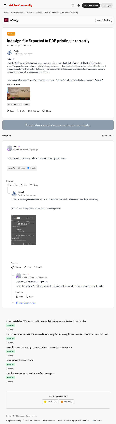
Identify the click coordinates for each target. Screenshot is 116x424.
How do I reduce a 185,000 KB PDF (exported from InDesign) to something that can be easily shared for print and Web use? (57, 334)
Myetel (16, 51)
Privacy (37, 420)
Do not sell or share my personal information (73, 420)
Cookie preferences (48, 420)
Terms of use (27, 420)
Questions (38, 12)
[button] (5, 6)
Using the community (13, 420)
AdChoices (98, 420)
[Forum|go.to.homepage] (20, 5)
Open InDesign (103, 20)
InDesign (29, 12)
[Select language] (78, 5)
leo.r (15, 146)
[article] (58, 166)
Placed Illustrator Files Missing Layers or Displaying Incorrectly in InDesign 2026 (39, 347)
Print (26, 104)
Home (6, 12)
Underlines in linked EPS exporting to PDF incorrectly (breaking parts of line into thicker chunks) (46, 321)
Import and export (14, 104)
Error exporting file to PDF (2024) (19, 360)
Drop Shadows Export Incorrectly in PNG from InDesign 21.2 (30, 373)
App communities (17, 12)
